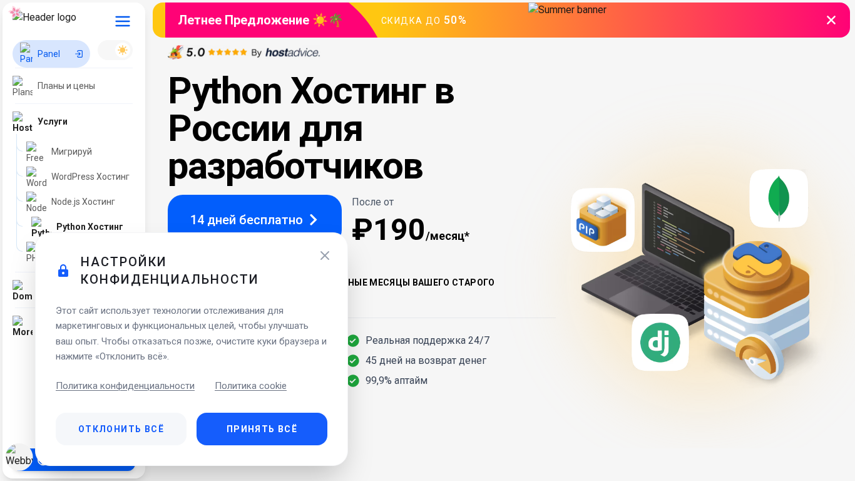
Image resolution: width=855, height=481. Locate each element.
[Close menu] (122, 21)
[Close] (324, 255)
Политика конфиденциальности (125, 385)
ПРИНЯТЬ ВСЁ (262, 429)
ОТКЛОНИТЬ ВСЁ (121, 429)
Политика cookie (251, 385)
